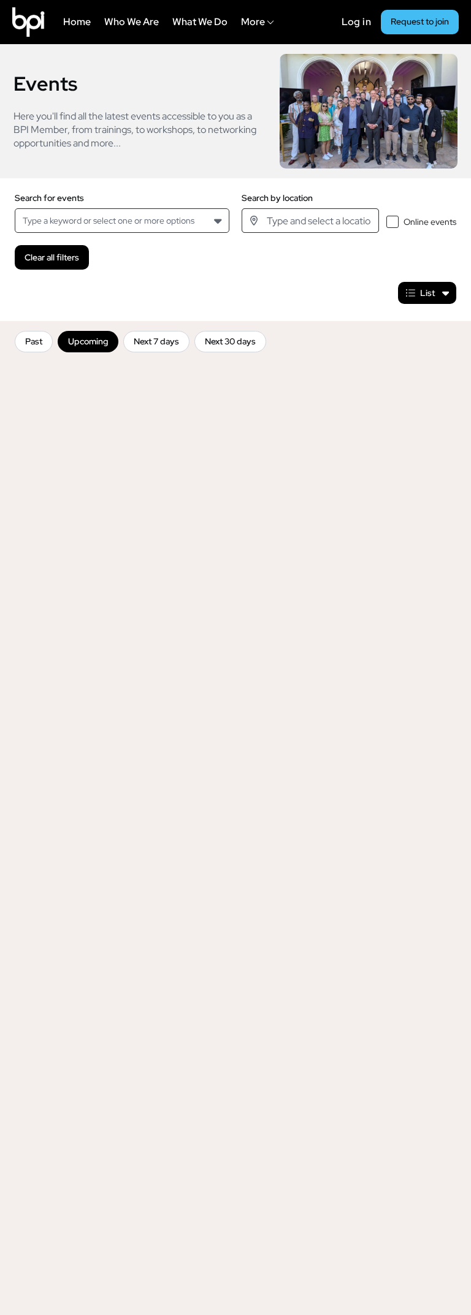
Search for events (49, 198)
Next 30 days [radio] (230, 341)
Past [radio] (33, 341)
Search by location (277, 198)
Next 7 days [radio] (156, 341)
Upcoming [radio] (88, 341)
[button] (219, 220)
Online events (430, 222)
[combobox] (25, 221)
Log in (356, 21)
